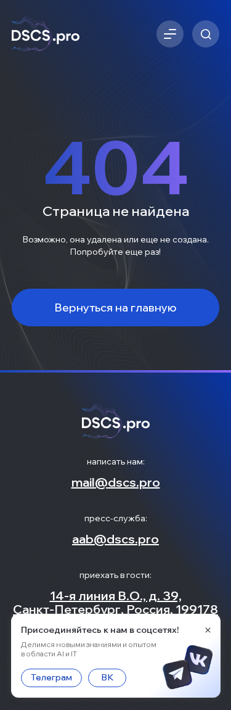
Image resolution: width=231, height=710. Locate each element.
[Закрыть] (208, 629)
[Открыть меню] (170, 33)
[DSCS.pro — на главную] (45, 34)
